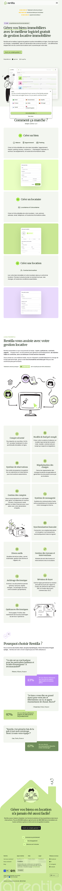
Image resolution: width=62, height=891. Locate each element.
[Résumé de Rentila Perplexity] (23, 881)
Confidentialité (36, 867)
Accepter (20, 870)
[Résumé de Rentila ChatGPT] (20, 881)
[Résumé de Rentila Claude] (25, 881)
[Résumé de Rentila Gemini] (22, 881)
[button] (54, 875)
